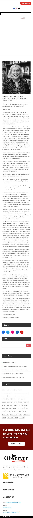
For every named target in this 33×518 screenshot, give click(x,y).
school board (5, 414)
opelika (14, 408)
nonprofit (8, 408)
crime (23, 396)
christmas (4, 396)
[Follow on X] (19, 8)
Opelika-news (21, 408)
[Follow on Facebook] (14, 8)
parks (27, 408)
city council (11, 396)
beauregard (20, 393)
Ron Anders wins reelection (9, 362)
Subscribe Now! (26, 3)
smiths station (13, 414)
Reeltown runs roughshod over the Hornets (13, 377)
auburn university (6, 393)
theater (4, 417)
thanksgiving (27, 414)
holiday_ (26, 402)
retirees (19, 411)
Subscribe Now (16, 444)
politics (8, 411)
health (15, 402)
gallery (4, 402)
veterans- (21, 417)
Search (28, 345)
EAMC (27, 396)
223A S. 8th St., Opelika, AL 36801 (11, 512)
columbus (18, 396)
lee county (9, 405)
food (18, 399)
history (21, 402)
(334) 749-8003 (7, 507)
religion (14, 411)
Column (10, 100)
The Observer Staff (9, 98)
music (3, 408)
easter (3, 399)
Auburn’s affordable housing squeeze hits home (15, 366)
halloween (9, 402)
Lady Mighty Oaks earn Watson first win (13, 373)
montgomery (25, 405)
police (3, 411)
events (14, 399)
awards (14, 393)
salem (24, 411)
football (23, 399)
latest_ (4, 405)
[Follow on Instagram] (16, 8)
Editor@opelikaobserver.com (13, 502)
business (26, 393)
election (9, 399)
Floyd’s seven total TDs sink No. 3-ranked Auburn (15, 370)
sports (20, 414)
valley (16, 417)
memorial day (17, 405)
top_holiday (10, 417)
